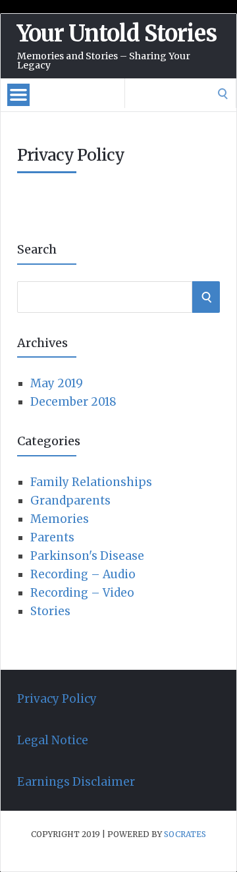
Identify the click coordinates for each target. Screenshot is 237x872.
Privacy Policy (57, 699)
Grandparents (70, 500)
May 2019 (56, 383)
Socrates (185, 834)
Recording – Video (82, 593)
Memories (59, 519)
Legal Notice (52, 740)
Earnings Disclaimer (76, 782)
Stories (50, 611)
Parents (52, 537)
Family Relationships (91, 482)
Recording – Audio (83, 574)
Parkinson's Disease (87, 556)
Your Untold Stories (117, 33)
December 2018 (73, 402)
